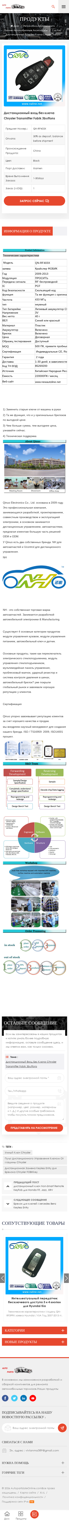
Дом (16, 25)
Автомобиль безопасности (39, 25)
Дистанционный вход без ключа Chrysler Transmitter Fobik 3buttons (31, 1064)
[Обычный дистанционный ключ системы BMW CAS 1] (34, 1265)
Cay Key (56, 30)
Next (66, 1278)
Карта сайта (28, 1492)
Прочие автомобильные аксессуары (26, 30)
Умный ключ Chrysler (17, 1152)
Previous (2, 1278)
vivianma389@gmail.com (42, 1450)
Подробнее (30, 1320)
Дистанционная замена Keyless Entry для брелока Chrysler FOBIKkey (31, 1170)
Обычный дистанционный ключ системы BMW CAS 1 (34, 1300)
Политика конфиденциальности (22, 1496)
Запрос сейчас (32, 201)
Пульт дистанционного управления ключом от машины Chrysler (34, 1160)
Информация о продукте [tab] (27, 231)
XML (42, 1492)
